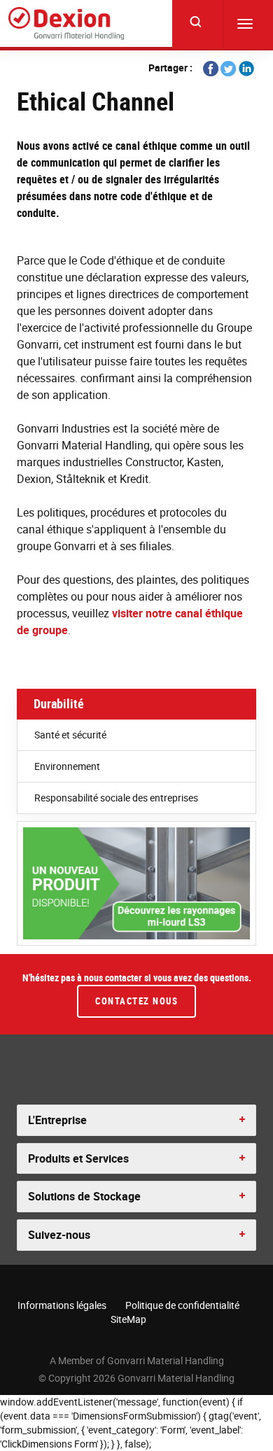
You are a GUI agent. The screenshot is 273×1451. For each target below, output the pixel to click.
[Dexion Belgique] (66, 23)
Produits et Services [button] (78, 1158)
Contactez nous (136, 1001)
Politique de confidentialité (182, 1305)
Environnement (67, 766)
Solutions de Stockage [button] (84, 1196)
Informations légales (62, 1305)
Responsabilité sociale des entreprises (116, 797)
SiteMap (128, 1319)
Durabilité (59, 703)
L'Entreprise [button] (57, 1120)
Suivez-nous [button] (59, 1234)
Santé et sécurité (70, 734)
